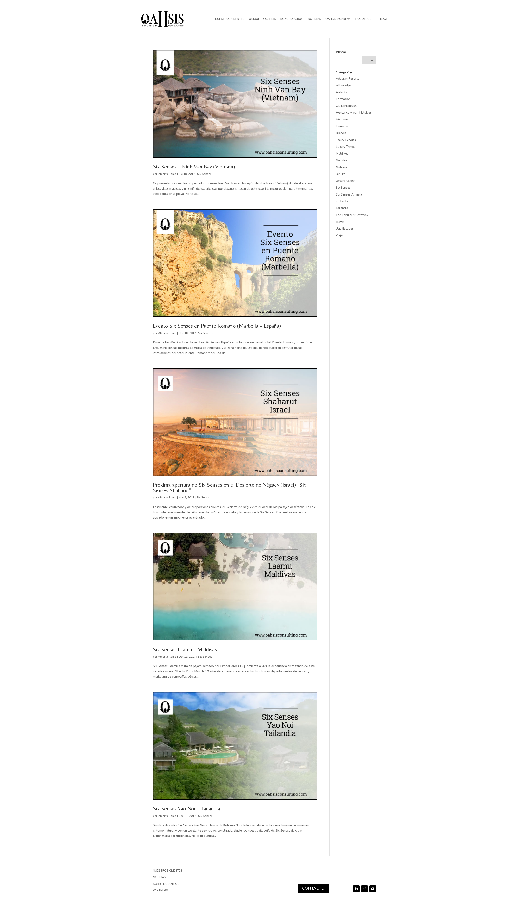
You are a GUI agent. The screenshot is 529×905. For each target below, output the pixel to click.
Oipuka (340, 174)
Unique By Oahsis (262, 19)
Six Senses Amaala (349, 194)
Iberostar (342, 126)
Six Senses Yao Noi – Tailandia (186, 808)
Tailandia (342, 208)
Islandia (341, 133)
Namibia (341, 160)
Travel (340, 222)
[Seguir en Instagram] (364, 888)
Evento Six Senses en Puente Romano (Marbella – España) (217, 326)
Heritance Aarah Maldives (354, 113)
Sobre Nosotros (166, 884)
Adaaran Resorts (347, 78)
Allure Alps (343, 85)
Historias (342, 119)
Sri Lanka (342, 201)
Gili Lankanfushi (346, 106)
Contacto (313, 888)
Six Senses (204, 174)
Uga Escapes (345, 229)
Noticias (314, 19)
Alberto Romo (167, 174)
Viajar (339, 235)
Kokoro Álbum (291, 19)
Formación (343, 99)
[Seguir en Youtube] (372, 888)
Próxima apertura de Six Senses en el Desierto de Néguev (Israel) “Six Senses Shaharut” (229, 487)
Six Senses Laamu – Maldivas (185, 649)
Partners (160, 890)
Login (384, 19)
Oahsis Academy (338, 19)
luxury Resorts (346, 140)
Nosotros (363, 19)
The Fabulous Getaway (352, 215)
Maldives (342, 153)
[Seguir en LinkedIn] (356, 888)
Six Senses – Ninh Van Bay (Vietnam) (194, 166)
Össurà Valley (345, 181)
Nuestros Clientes (229, 19)
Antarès (341, 92)
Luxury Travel (345, 147)
